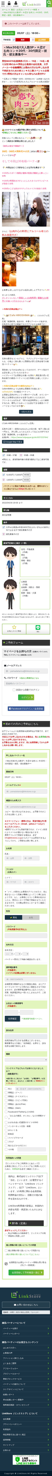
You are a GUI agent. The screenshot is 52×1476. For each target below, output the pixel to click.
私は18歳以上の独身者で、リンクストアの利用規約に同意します (27, 1234)
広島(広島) (9, 33)
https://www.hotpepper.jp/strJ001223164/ (29, 437)
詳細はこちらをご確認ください (16, 132)
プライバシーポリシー (12, 1424)
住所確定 (12, 1018)
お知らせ (7, 1450)
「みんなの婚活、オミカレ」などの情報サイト (26, 1117)
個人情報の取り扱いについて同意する (24, 1250)
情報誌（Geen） (15, 1108)
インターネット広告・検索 (19, 1126)
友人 (10, 1088)
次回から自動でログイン (27, 689)
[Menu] (49, 3)
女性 (31, 917)
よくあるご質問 (9, 1363)
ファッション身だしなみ (13, 1358)
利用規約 (16, 1169)
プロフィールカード (11, 1374)
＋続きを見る (26, 412)
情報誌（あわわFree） (17, 1104)
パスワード (11, 678)
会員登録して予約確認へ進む (26, 1272)
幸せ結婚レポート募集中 (13, 1399)
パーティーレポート (11, 1333)
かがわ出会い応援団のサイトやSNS (23, 1122)
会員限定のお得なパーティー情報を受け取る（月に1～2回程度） (27, 1263)
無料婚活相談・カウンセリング (16, 1405)
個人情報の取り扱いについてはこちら (22, 1254)
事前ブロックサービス (12, 1379)
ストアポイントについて (13, 1389)
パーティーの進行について (14, 1384)
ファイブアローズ (15, 1138)
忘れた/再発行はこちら (30, 678)
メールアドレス (14, 665)
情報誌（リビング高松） (18, 1100)
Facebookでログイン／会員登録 (27, 708)
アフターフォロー (10, 1368)
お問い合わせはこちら (27, 1304)
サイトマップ (8, 1445)
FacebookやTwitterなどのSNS (21, 1112)
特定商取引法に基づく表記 (14, 1434)
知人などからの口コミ (17, 1145)
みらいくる (12, 1130)
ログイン (25, 697)
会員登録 (42, 737)
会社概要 (7, 1419)
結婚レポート (8, 1394)
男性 (15, 917)
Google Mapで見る (13, 442)
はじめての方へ (9, 1348)
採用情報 (7, 1440)
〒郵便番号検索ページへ (32, 1019)
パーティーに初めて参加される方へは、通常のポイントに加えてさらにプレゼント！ (26, 487)
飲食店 (11, 1134)
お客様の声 (7, 1353)
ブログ (11, 1141)
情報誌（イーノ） (15, 1092)
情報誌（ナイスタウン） (18, 1096)
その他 (11, 1149)
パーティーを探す (10, 1328)
